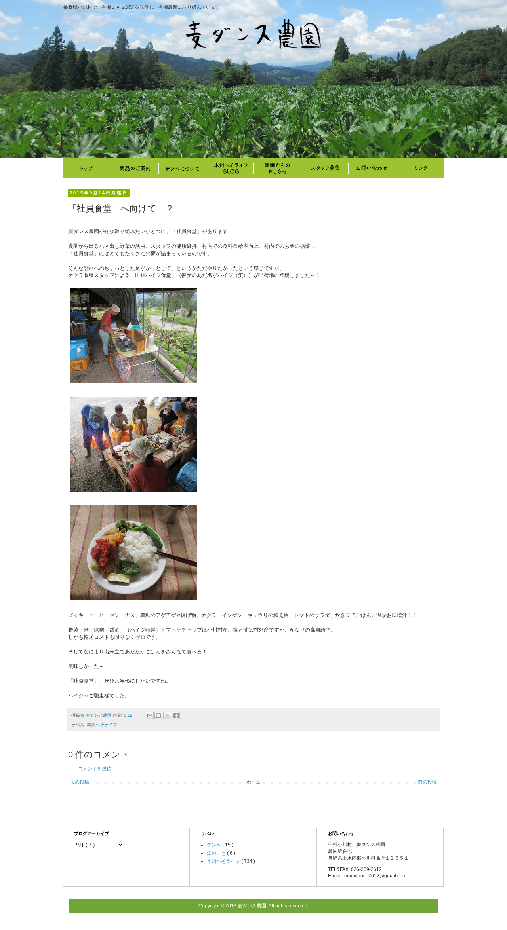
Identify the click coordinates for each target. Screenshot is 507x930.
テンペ (214, 845)
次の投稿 (79, 782)
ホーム (253, 782)
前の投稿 (427, 782)
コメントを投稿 (94, 768)
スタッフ (325, 168)
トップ (87, 168)
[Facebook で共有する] (176, 715)
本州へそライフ (230, 168)
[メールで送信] (150, 715)
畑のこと (277, 168)
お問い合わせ (372, 168)
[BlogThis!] (158, 715)
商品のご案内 (134, 168)
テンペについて (182, 168)
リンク (420, 168)
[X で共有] (167, 715)
